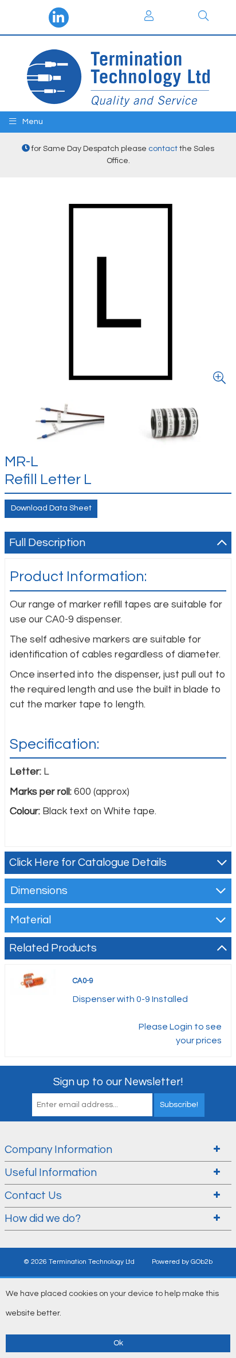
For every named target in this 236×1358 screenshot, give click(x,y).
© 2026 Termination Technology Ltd (79, 1262)
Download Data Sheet (51, 508)
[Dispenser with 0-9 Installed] (33, 981)
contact (163, 149)
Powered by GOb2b (182, 1262)
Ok (118, 1343)
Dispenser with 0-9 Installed (130, 999)
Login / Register (149, 17)
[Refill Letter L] (118, 291)
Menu (32, 122)
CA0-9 (83, 981)
